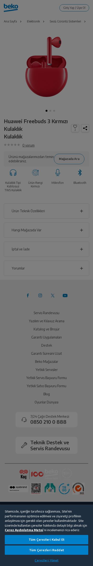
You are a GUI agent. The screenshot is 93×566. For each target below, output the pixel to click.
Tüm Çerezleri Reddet (46, 550)
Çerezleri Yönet (47, 560)
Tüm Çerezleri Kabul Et (46, 539)
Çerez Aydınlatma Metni (24, 530)
